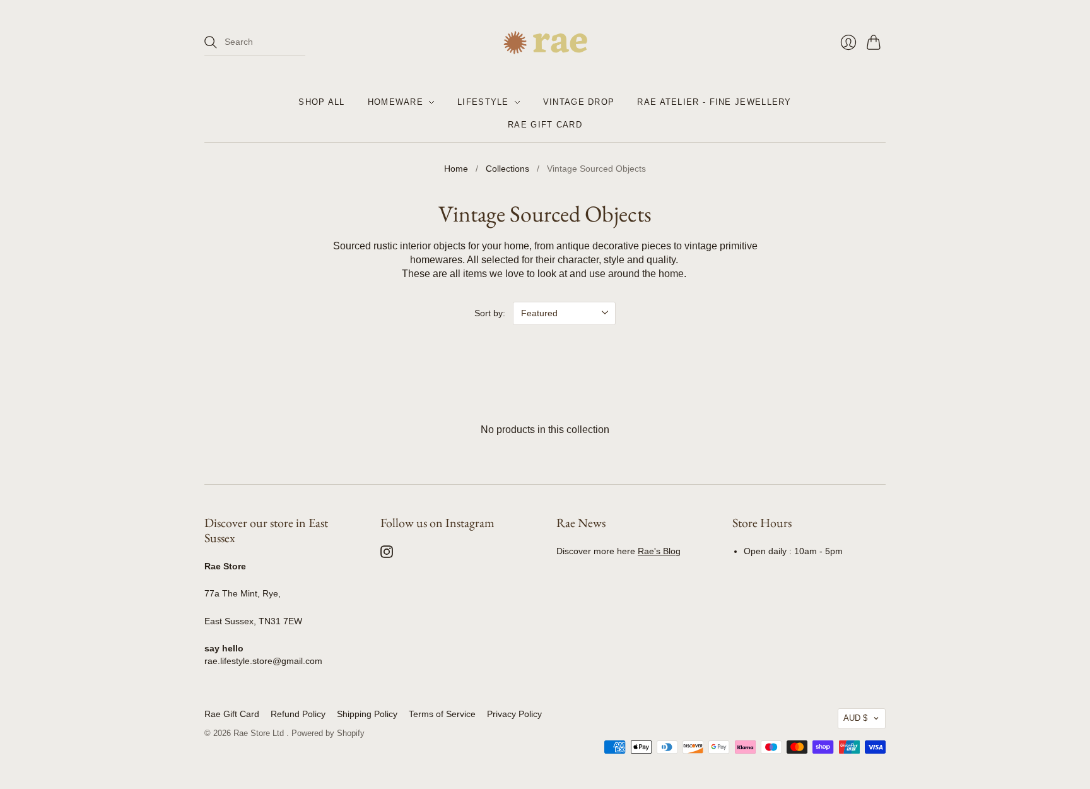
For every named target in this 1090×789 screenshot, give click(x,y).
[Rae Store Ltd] (545, 42)
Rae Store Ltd (259, 733)
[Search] (210, 42)
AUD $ (855, 718)
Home (456, 168)
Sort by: (489, 313)
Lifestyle (483, 102)
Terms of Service (442, 714)
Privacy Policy (514, 714)
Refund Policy (298, 714)
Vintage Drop (579, 102)
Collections (507, 168)
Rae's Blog (659, 551)
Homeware (395, 102)
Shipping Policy (367, 714)
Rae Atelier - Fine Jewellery (714, 102)
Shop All (321, 102)
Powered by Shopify (328, 733)
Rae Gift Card (545, 124)
